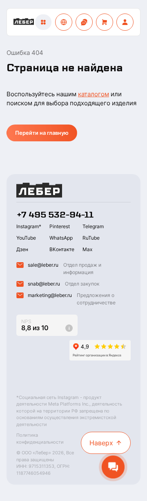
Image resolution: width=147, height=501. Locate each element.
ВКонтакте (61, 249)
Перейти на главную (42, 132)
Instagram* (28, 226)
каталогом (93, 94)
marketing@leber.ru (50, 295)
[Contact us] (84, 22)
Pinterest (59, 226)
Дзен (22, 249)
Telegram (93, 226)
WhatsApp (61, 238)
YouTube (26, 238)
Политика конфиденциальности (40, 438)
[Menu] (43, 22)
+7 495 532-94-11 (55, 215)
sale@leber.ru (43, 265)
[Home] (23, 22)
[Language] (63, 22)
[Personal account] (125, 22)
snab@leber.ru (44, 284)
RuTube (91, 238)
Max (87, 249)
